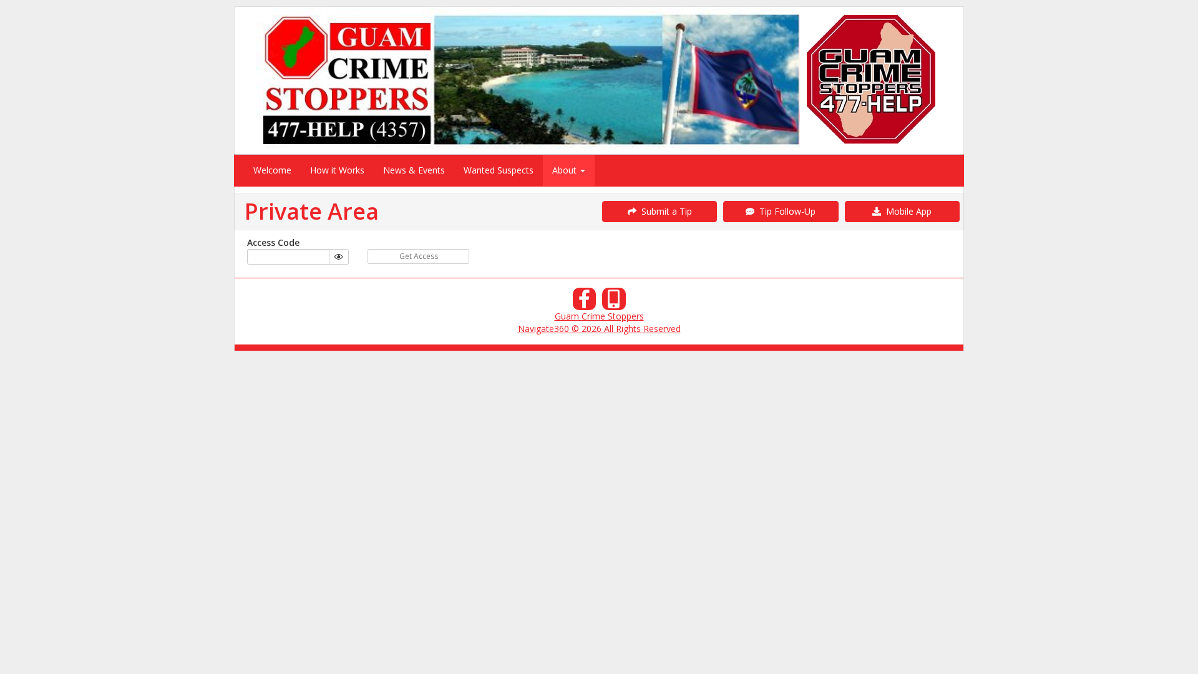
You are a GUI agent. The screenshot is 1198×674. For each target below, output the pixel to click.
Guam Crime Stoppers (599, 316)
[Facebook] (585, 302)
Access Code (273, 242)
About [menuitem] (565, 170)
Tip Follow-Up (785, 211)
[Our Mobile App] (614, 302)
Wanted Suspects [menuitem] (498, 170)
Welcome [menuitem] (272, 170)
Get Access (418, 256)
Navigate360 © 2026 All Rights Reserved (599, 329)
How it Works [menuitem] (337, 170)
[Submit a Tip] (599, 80)
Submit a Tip (664, 211)
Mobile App (906, 211)
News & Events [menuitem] (414, 170)
